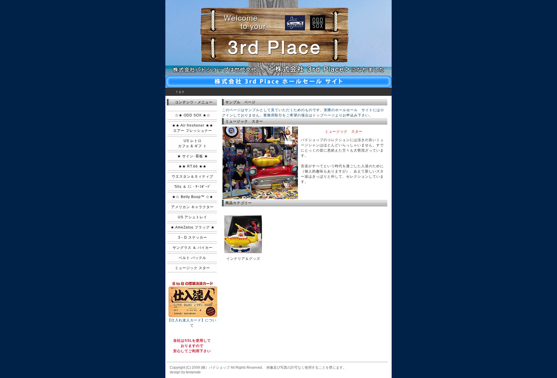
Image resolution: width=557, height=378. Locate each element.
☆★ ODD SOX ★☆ (192, 115)
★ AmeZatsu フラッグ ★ (193, 227)
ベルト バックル (192, 258)
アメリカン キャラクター (192, 207)
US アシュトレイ (192, 217)
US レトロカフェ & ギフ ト (192, 143)
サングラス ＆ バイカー (193, 248)
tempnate (193, 372)
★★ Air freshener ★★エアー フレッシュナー (192, 128)
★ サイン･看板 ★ (192, 156)
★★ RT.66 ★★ (192, 166)
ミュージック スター (192, 268)
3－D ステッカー (192, 237)
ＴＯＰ (180, 92)
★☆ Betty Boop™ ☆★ (192, 197)
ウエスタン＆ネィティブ (192, 176)
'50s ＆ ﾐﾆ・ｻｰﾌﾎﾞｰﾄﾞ (192, 187)
